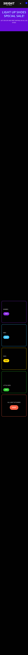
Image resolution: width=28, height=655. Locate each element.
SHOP (6, 313)
